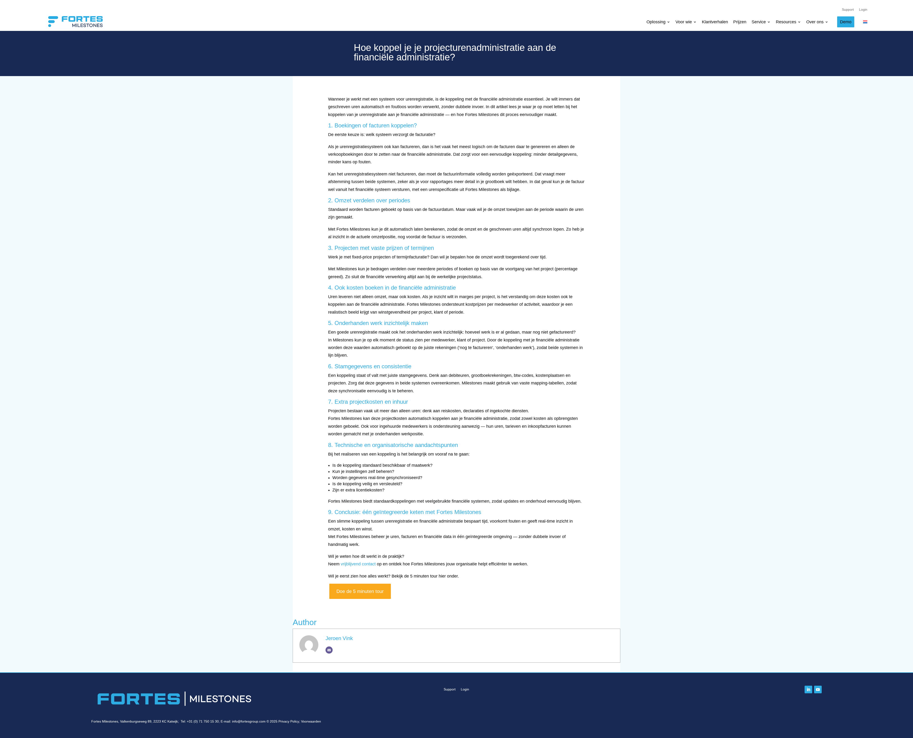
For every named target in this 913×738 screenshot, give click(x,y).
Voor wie (683, 21)
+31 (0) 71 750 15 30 (203, 721)
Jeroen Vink (339, 638)
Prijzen (739, 21)
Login (863, 9)
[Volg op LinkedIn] (808, 689)
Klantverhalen (715, 21)
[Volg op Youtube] (818, 689)
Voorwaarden (311, 721)
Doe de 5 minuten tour (360, 591)
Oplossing (655, 21)
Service (759, 21)
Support (848, 9)
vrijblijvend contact (358, 564)
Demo (845, 21)
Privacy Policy (288, 721)
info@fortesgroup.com (249, 721)
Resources (786, 21)
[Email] (329, 650)
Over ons (815, 21)
